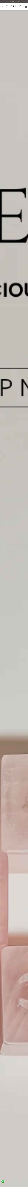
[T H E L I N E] (14, 6)
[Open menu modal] (2, 6)
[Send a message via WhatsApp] (3, 1181)
